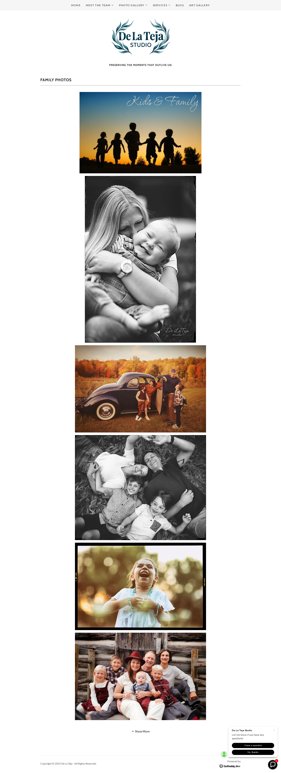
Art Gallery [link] (199, 5)
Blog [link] (180, 5)
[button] (100, 5)
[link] (140, 38)
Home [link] (76, 5)
